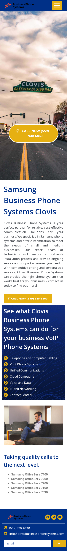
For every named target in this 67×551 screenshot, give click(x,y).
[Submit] (59, 543)
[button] (57, 5)
